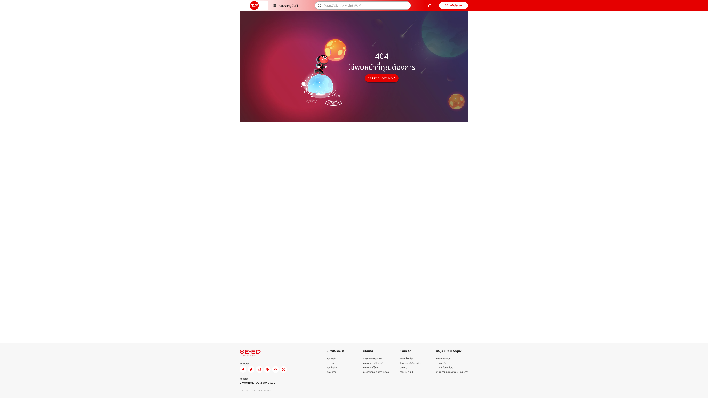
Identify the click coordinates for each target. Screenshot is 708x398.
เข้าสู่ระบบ (456, 5)
